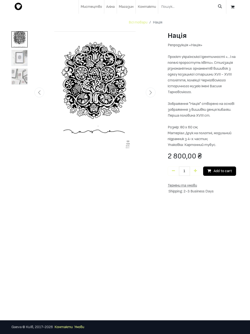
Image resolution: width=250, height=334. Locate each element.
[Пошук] (220, 7)
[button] (39, 92)
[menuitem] (91, 7)
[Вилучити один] (173, 171)
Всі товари (138, 22)
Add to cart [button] (222, 171)
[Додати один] (195, 171)
